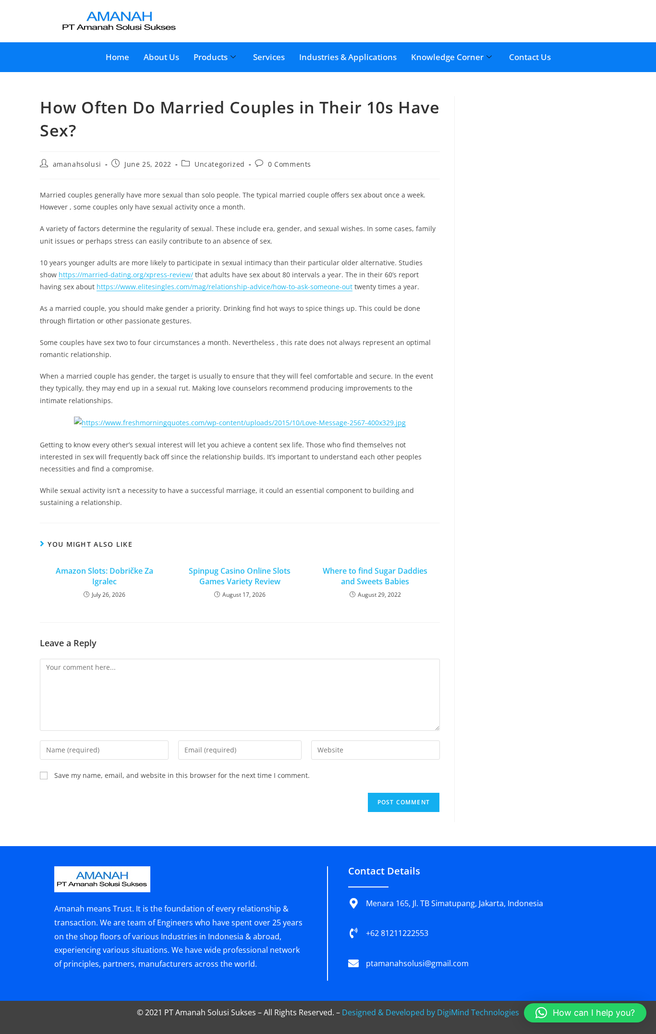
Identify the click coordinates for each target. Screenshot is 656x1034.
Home (117, 56)
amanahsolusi (77, 164)
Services (269, 56)
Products (211, 56)
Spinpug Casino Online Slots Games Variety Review (240, 576)
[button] (585, 1012)
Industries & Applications (348, 56)
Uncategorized (219, 164)
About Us (161, 56)
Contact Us (530, 56)
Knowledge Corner (447, 56)
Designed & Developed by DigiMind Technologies (430, 1012)
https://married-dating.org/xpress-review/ (126, 274)
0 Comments (289, 164)
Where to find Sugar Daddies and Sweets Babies (375, 576)
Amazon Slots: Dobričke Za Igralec (104, 576)
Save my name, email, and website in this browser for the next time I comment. (182, 775)
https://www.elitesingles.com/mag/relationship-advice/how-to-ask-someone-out (224, 286)
